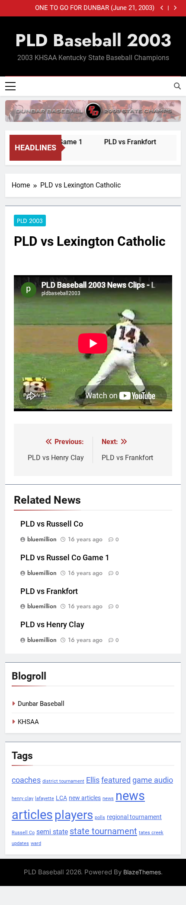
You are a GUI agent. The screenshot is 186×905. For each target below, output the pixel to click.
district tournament (63, 781)
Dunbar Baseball (41, 704)
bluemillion (42, 539)
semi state (52, 832)
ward (36, 843)
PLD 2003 (30, 220)
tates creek (151, 832)
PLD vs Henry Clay (52, 624)
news (108, 798)
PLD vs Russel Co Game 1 (64, 557)
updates (20, 843)
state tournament (103, 831)
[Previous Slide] (162, 8)
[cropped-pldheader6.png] (93, 111)
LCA (61, 797)
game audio (152, 780)
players (74, 815)
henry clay (22, 798)
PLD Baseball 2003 (93, 40)
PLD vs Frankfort (127, 142)
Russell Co (23, 832)
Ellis (92, 780)
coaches (26, 780)
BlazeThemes (142, 872)
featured (116, 780)
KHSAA (28, 722)
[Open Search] (177, 86)
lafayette (44, 798)
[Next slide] (175, 8)
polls (100, 817)
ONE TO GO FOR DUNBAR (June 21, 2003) (94, 8)
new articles (85, 797)
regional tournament (134, 816)
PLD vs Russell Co (51, 524)
